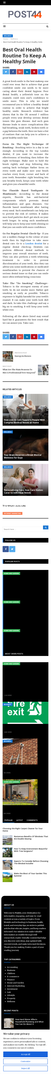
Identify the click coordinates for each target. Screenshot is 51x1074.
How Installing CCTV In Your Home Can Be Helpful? (22, 768)
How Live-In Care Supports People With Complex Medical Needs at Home (24, 421)
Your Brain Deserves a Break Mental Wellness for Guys (22, 456)
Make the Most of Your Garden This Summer (30, 874)
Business (7, 704)
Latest (19, 820)
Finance (11, 979)
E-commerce (13, 976)
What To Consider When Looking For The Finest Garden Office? (24, 809)
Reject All (25, 1068)
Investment (12, 989)
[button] (5, 2)
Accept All (25, 1054)
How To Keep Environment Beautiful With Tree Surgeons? (30, 850)
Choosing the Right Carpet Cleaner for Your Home (23, 829)
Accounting (12, 967)
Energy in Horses (23, 356)
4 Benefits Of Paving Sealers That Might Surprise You (25, 690)
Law (9, 992)
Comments (32, 820)
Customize (25, 1061)
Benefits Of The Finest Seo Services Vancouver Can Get (22, 506)
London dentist (33, 243)
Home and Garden (11, 573)
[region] (25, 1052)
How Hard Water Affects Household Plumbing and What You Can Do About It (29, 1021)
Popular (8, 820)
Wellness (8, 36)
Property (11, 998)
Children (11, 973)
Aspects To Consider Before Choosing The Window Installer (31, 862)
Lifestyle (11, 995)
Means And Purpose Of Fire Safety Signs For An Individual (24, 727)
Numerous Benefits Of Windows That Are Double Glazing (31, 837)
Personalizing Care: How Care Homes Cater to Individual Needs (23, 491)
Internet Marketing (12, 513)
